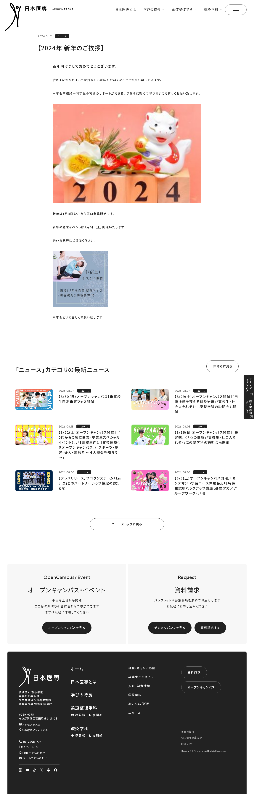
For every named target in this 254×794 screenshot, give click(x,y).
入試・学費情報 (139, 686)
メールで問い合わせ (35, 758)
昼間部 (80, 715)
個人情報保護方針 (191, 737)
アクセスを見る (31, 724)
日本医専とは (125, 9)
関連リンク (187, 743)
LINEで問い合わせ (33, 753)
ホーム (77, 668)
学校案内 (135, 695)
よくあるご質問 (139, 703)
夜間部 (98, 715)
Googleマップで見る (35, 730)
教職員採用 (187, 731)
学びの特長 (82, 695)
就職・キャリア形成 (141, 668)
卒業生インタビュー (142, 677)
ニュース (134, 712)
